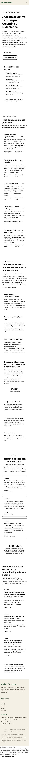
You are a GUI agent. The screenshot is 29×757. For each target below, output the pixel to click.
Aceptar (2, 756)
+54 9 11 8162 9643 (6, 721)
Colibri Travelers (6, 2)
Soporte (3, 708)
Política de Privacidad (8, 731)
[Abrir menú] (26, 2)
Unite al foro (7, 52)
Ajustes (12, 756)
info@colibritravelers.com (7, 723)
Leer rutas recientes (10, 57)
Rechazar (7, 756)
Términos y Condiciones (20, 731)
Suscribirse (4, 706)
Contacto (3, 710)
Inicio (2, 701)
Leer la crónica (7, 607)
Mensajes (3, 704)
